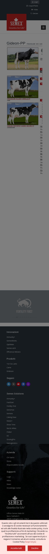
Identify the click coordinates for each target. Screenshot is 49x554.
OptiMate (10, 344)
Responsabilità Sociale (15, 465)
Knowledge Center (14, 488)
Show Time (11, 424)
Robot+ (9, 421)
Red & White (11, 428)
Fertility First (11, 406)
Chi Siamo (10, 457)
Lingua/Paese (33, 6)
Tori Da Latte (12, 364)
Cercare (35, 13)
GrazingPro (11, 439)
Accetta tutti (16, 548)
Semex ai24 (11, 348)
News (9, 484)
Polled (9, 432)
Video (35, 10)
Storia (9, 461)
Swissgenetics (12, 443)
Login (35, 2)
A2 (8, 436)
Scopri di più (30, 542)
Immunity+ (11, 337)
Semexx (10, 413)
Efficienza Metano (14, 352)
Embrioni (10, 371)
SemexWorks (12, 341)
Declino (34, 548)
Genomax (10, 410)
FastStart (10, 402)
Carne (9, 367)
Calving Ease (11, 417)
